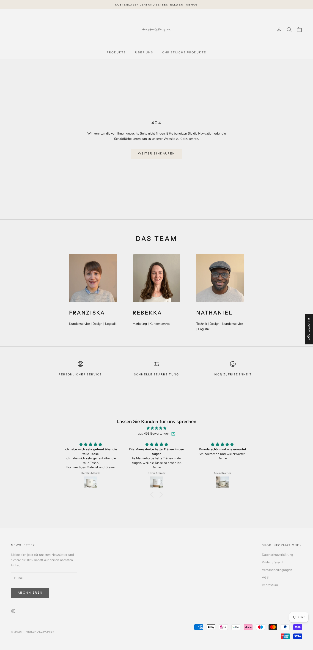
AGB (265, 577)
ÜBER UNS (144, 52)
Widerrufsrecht (272, 562)
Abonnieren (30, 593)
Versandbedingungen (277, 570)
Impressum (270, 585)
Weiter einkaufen (156, 153)
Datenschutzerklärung (277, 555)
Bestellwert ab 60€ (180, 4)
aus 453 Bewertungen (154, 433)
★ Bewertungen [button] (309, 329)
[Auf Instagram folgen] (13, 611)
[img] (156, 428)
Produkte (116, 52)
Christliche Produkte (184, 52)
